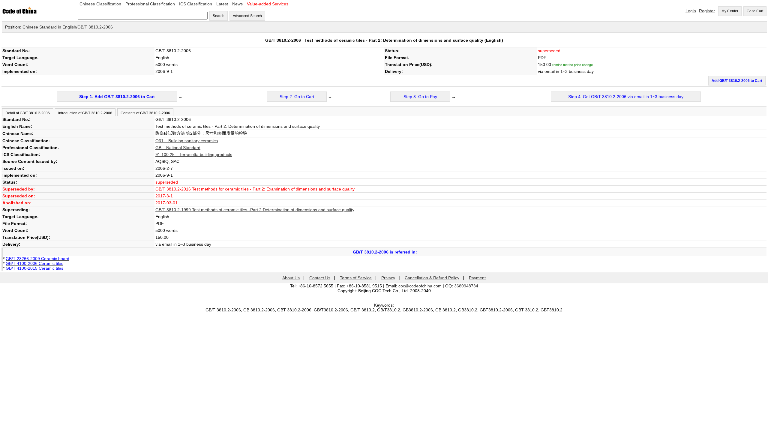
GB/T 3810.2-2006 (95, 27)
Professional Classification (150, 4)
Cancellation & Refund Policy (432, 277)
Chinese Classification (100, 4)
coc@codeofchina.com (420, 286)
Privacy (388, 277)
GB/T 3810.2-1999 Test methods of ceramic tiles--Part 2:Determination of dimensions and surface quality (254, 209)
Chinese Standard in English (49, 27)
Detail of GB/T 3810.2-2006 (27, 113)
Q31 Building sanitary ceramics (186, 140)
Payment (477, 277)
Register (707, 10)
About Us (291, 277)
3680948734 (466, 286)
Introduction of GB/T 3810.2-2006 (85, 113)
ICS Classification (195, 4)
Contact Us (319, 277)
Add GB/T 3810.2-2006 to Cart (737, 81)
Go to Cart (755, 11)
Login (691, 10)
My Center (730, 11)
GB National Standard (177, 147)
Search (218, 16)
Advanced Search (247, 16)
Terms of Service (356, 277)
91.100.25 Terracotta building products (193, 154)
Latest (222, 4)
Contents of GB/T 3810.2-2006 (145, 113)
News (237, 4)
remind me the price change (572, 65)
